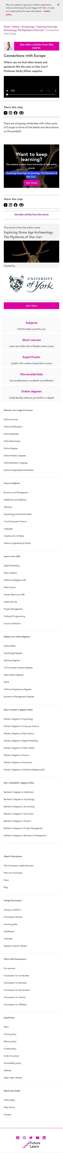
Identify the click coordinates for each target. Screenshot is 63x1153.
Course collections (12, 623)
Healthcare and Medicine (15, 499)
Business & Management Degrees (19, 696)
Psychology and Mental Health (18, 514)
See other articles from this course (31, 214)
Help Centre (9, 1107)
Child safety (9, 1100)
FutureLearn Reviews (13, 917)
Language (8, 528)
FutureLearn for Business (15, 983)
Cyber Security (10, 601)
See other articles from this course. (36, 46)
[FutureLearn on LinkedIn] (44, 1137)
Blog (6, 887)
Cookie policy (10, 1048)
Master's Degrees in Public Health (19, 748)
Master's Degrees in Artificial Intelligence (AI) (24, 769)
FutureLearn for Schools (15, 997)
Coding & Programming (14, 616)
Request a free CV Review (15, 946)
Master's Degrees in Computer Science (21, 726)
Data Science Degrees (14, 675)
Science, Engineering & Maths (17, 543)
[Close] (58, 4)
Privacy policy (10, 1034)
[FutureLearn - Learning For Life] (31, 1144)
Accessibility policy (12, 1063)
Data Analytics (10, 573)
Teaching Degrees (12, 660)
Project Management (13, 609)
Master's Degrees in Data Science (19, 733)
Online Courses (11, 419)
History (15, 26)
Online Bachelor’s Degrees (16, 463)
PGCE (6, 682)
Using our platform (12, 909)
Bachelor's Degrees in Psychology (19, 799)
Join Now (31, 305)
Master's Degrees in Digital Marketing (21, 740)
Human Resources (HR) (14, 594)
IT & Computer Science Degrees (18, 667)
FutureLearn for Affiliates (15, 1004)
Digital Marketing (11, 565)
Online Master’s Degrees (15, 455)
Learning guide (10, 924)
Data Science (10, 587)
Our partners (10, 968)
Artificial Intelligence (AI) (15, 580)
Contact (7, 1114)
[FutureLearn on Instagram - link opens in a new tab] (24, 1137)
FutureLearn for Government (17, 990)
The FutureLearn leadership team (19, 865)
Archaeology (28, 26)
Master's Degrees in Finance (16, 755)
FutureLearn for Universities (16, 975)
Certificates (9, 931)
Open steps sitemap (13, 1077)
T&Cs (6, 1027)
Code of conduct (11, 1056)
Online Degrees (11, 448)
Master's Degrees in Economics (18, 762)
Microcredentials (11, 434)
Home (7, 26)
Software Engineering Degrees (17, 689)
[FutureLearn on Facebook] (18, 1137)
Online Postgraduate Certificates (19, 470)
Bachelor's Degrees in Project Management (23, 828)
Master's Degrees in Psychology (18, 719)
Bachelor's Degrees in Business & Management (25, 835)
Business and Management (16, 492)
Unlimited (8, 938)
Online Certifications (13, 426)
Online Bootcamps (12, 441)
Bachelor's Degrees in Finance (17, 821)
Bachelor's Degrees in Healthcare (19, 792)
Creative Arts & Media (14, 536)
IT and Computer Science (15, 521)
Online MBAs (10, 646)
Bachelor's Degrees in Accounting (19, 806)
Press (6, 880)
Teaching (8, 507)
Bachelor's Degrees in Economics (19, 813)
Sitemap (7, 1070)
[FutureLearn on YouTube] (37, 1137)
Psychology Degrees (13, 653)
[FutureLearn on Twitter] (31, 1137)
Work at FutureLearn (13, 873)
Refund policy (10, 1041)
